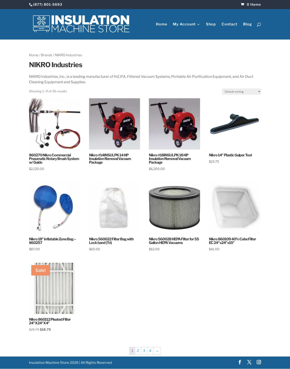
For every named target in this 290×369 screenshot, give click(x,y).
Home (161, 24)
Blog (247, 24)
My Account (184, 24)
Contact (229, 24)
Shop (211, 24)
